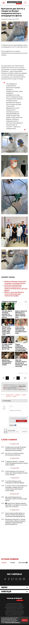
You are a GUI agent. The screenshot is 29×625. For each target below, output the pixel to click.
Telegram (19, 387)
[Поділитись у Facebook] (3, 378)
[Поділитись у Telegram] (25, 378)
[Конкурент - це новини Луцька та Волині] (14, 600)
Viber (4, 389)
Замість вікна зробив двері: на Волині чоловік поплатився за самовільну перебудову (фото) (15, 514)
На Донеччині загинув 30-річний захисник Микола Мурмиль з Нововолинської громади (15, 448)
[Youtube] (16, 580)
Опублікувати (21, 421)
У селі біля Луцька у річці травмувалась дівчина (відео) (14, 481)
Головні (12, 562)
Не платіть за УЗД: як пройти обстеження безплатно (14, 454)
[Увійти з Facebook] (15, 425)
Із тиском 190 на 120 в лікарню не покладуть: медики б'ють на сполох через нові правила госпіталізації (16, 488)
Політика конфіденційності (12, 622)
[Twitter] (12, 580)
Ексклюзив (22, 562)
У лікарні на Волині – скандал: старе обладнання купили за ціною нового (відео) (16, 463)
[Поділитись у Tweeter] (14, 378)
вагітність (8, 396)
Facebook (6, 386)
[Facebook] (8, 579)
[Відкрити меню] (4, 3)
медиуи (14, 396)
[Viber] (24, 580)
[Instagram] (20, 580)
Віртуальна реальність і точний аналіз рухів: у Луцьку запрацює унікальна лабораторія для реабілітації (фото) (15, 522)
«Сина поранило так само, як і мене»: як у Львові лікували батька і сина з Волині (16, 472)
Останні (4, 562)
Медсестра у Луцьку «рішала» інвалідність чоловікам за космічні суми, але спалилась (16, 505)
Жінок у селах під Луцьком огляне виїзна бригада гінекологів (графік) (14, 293)
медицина (17, 394)
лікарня (24, 394)
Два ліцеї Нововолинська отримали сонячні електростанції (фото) (16, 498)
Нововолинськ (10, 394)
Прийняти (24, 620)
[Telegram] (5, 579)
